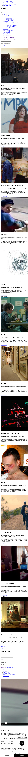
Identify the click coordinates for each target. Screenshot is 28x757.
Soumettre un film (7, 35)
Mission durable (6, 673)
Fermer (2, 678)
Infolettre (5, 671)
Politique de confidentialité (9, 674)
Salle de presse (6, 672)
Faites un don (6, 676)
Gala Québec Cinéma (8, 1)
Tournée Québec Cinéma (8, 2)
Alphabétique (3, 667)
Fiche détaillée (4, 96)
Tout (2, 45)
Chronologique (10, 667)
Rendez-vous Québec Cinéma (9, 4)
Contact (5, 669)
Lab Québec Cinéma (7, 5)
